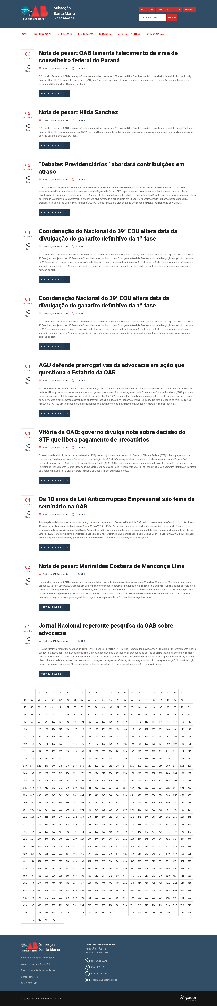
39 (132, 700)
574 (182, 861)
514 (96, 846)
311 (189, 780)
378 (153, 802)
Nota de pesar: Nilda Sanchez (78, 112)
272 (82, 773)
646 (182, 883)
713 (146, 905)
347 (103, 795)
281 (146, 773)
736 (139, 912)
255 (132, 766)
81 (89, 714)
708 (110, 905)
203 (103, 751)
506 (39, 846)
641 (146, 883)
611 (103, 876)
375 (132, 802)
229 (117, 758)
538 (96, 854)
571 (160, 861)
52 (53, 707)
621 (175, 876)
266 (39, 773)
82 (96, 714)
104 (82, 722)
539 (103, 854)
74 (39, 714)
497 (146, 839)
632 (82, 883)
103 (75, 722)
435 (46, 824)
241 (32, 766)
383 (189, 802)
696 (25, 905)
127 (75, 729)
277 (117, 773)
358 (182, 795)
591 (132, 868)
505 (32, 846)
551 (189, 854)
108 (110, 722)
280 (139, 773)
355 (160, 795)
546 (153, 854)
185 (146, 744)
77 (60, 714)
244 (53, 766)
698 (39, 905)
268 (53, 773)
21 (175, 692)
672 (25, 898)
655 (75, 890)
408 (25, 817)
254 (125, 766)
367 (75, 802)
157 (117, 736)
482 (39, 839)
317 (60, 788)
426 (153, 817)
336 (25, 795)
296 (82, 780)
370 (96, 802)
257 (146, 766)
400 (139, 810)
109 (117, 722)
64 (139, 707)
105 (89, 722)
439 (75, 824)
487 (75, 839)
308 (168, 780)
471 (132, 832)
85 (118, 714)
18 (153, 692)
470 (125, 832)
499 (160, 839)
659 (103, 890)
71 (189, 707)
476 (168, 832)
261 (175, 766)
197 (60, 751)
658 (96, 890)
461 (60, 832)
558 (67, 861)
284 (168, 773)
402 (153, 810)
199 (75, 751)
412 (53, 817)
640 (139, 883)
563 (103, 861)
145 (32, 736)
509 (60, 846)
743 (189, 912)
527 (189, 846)
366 (67, 802)
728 (82, 912)
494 (125, 839)
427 (160, 817)
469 (117, 832)
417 (89, 817)
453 (175, 824)
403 (160, 810)
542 (125, 854)
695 (189, 898)
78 (68, 714)
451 (160, 824)
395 (103, 810)
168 (25, 744)
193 (32, 751)
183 (132, 744)
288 (25, 780)
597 (175, 868)
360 (25, 802)
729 (89, 912)
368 (82, 802)
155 (103, 736)
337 (32, 795)
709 (117, 905)
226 (96, 758)
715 (160, 905)
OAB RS (81, 68)
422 (125, 817)
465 (89, 832)
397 (117, 810)
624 (25, 883)
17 (146, 692)
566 (125, 861)
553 (32, 861)
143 (189, 729)
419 (103, 817)
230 (125, 758)
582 (67, 868)
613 (117, 876)
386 (39, 810)
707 (103, 905)
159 (132, 736)
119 (189, 722)
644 (168, 883)
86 (125, 714)
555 (46, 861)
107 (103, 722)
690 (153, 898)
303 (132, 780)
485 (60, 839)
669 (175, 890)
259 (160, 766)
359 (189, 795)
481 (32, 839)
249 (89, 766)
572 (168, 861)
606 (67, 876)
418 (96, 817)
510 (67, 846)
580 (53, 868)
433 (32, 824)
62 (125, 707)
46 (182, 700)
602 (39, 876)
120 (25, 729)
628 (53, 883)
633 (89, 883)
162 (153, 736)
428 (168, 817)
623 (189, 876)
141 (175, 729)
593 (146, 868)
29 (60, 700)
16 (139, 692)
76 (53, 714)
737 (146, 912)
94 (182, 714)
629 (60, 883)
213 (175, 751)
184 (139, 744)
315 (46, 788)
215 (189, 751)
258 (153, 766)
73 (32, 714)
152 (82, 736)
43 (160, 700)
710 (125, 905)
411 (46, 817)
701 (60, 905)
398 (125, 810)
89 (146, 714)
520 (139, 846)
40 (139, 700)
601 (32, 876)
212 (168, 751)
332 (168, 788)
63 (132, 707)
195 (46, 751)
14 (125, 692)
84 (110, 714)
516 (110, 846)
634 (96, 883)
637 (117, 883)
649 (32, 890)
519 (132, 846)
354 (153, 795)
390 (67, 810)
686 (125, 898)
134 (125, 729)
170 (39, 744)
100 (53, 722)
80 (82, 714)
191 (189, 744)
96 (25, 722)
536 (82, 854)
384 (25, 810)
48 (25, 707)
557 (60, 861)
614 (125, 876)
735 (132, 912)
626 (39, 883)
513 (89, 846)
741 (175, 912)
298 (96, 780)
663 (132, 890)
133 (117, 729)
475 (160, 832)
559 (75, 861)
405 (175, 810)
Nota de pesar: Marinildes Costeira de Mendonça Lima (112, 566)
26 (39, 700)
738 (153, 912)
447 (132, 824)
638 (125, 883)
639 (132, 883)
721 (32, 912)
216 (25, 758)
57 (89, 707)
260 (168, 766)
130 (96, 729)
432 (25, 824)
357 (175, 795)
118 (182, 722)
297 (89, 780)
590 (125, 868)
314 (39, 788)
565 (117, 861)
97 (32, 722)
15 (132, 692)
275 (103, 773)
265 (32, 773)
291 (46, 780)
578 (39, 868)
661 (117, 890)
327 (132, 788)
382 (182, 802)
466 (96, 832)
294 (67, 780)
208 (139, 751)
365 (60, 802)
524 (168, 846)
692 (168, 898)
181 (117, 744)
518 (125, 846)
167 (189, 736)
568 (139, 861)
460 (53, 832)
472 (139, 832)
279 (132, 773)
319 (75, 788)
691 (160, 898)
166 (182, 736)
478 (182, 832)
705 (89, 905)
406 (182, 810)
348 (110, 795)
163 (160, 736)
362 (39, 802)
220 (53, 758)
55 (75, 707)
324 (110, 788)
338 (39, 795)
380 (168, 802)
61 (118, 707)
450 (153, 824)
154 (96, 736)
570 (153, 861)
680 (82, 898)
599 (189, 868)
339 (46, 795)
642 (153, 883)
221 (60, 758)
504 (25, 846)
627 (46, 883)
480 (25, 839)
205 (117, 751)
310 (182, 780)
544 (139, 854)
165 (175, 736)
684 (110, 898)
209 (146, 751)
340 (53, 795)
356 (168, 795)
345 (89, 795)
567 (132, 861)
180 (110, 744)
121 (32, 729)
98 (39, 722)
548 (168, 854)
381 (175, 802)
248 (82, 766)
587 (103, 868)
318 (67, 788)
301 (117, 780)
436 (53, 824)
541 (117, 854)
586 (96, 868)
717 (175, 905)
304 (139, 780)
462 (67, 832)
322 (96, 788)
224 (82, 758)
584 (82, 868)
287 (189, 773)
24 (25, 700)
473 (146, 832)
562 (96, 861)
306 (153, 780)
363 (46, 802)
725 (60, 912)
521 (146, 846)
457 (32, 832)
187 (160, 744)
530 (39, 854)
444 (110, 824)
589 (117, 868)
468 (110, 832)
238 (182, 758)
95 (189, 714)
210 (153, 751)
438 (67, 824)
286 (182, 773)
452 (168, 824)
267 (46, 773)
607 (75, 876)
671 (189, 890)
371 (103, 802)
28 (53, 700)
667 (160, 890)
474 (153, 832)
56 (82, 707)
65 (146, 707)
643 (160, 883)
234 (153, 758)
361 (32, 802)
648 (25, 890)
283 (160, 773)
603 (46, 876)
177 (89, 744)
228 (110, 758)
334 (182, 788)
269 (60, 773)
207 (132, 751)
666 (153, 890)
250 (96, 766)
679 (75, 898)
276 (110, 773)
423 (132, 817)
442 (96, 824)
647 (189, 883)
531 (46, 854)
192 (25, 751)
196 (53, 751)
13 (118, 692)
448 (139, 824)
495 (132, 839)
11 (103, 692)
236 (168, 758)
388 (53, 810)
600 (25, 876)
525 (175, 846)
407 (189, 810)
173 (60, 744)
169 (32, 744)
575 (189, 861)
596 (168, 868)
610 (96, 876)
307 (160, 780)
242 (39, 766)
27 (46, 700)
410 (39, 817)
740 (168, 912)
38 (125, 700)
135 (132, 729)
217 (32, 758)
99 (46, 722)
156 (110, 736)
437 (60, 824)
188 (168, 744)
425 (146, 817)
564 (110, 861)
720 (25, 912)
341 (60, 795)
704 (82, 905)
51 (46, 707)
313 (32, 788)
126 (67, 729)
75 (46, 714)
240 (25, 766)
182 (125, 744)
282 (153, 773)
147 (46, 736)
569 (146, 861)
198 (67, 751)
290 (39, 780)
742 (182, 912)
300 (110, 780)
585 (89, 868)
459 (46, 832)
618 (153, 876)
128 (82, 729)
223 (75, 758)
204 (110, 751)
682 (96, 898)
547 (160, 854)
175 (75, 744)
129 (89, 729)
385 (32, 810)
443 (103, 824)
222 (67, 758)
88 (139, 714)
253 (117, 766)
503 (189, 839)
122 (39, 729)
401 (146, 810)
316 (53, 788)
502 (182, 839)
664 (139, 890)
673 (32, 898)
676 (53, 898)
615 (132, 876)
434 (39, 824)
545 (146, 854)
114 (153, 722)
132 (110, 729)
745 (32, 920)
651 (46, 890)
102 (67, 722)
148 (53, 736)
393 (89, 810)
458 (39, 832)
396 (110, 810)
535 (75, 854)
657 (89, 890)
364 (53, 802)
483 (46, 839)
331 (160, 788)
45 (175, 700)
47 (189, 700)
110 (125, 722)
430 (182, 817)
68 (168, 707)
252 (110, 766)
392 (82, 810)
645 (175, 883)
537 (89, 854)
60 (110, 707)
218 (39, 758)
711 (132, 905)
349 (117, 795)
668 (168, 890)
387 (46, 810)
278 (125, 773)
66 (153, 707)
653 (60, 890)
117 (175, 722)
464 (82, 832)
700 (53, 905)
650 (39, 890)
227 (103, 758)
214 (182, 751)
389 (60, 810)
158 (125, 736)
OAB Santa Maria (60, 68)
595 (160, 868)
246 (67, 766)
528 (25, 854)
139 (160, 729)
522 (153, 846)
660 (110, 890)
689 (146, 898)
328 (139, 788)
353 (146, 795)
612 (110, 876)
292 (53, 780)
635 (103, 883)
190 (182, 744)
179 (103, 744)
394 (96, 810)
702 (67, 905)
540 (110, 854)
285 (175, 773)
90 (153, 714)
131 (103, 729)
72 (25, 714)
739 (160, 912)
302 (125, 780)
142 (182, 729)
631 (75, 883)
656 (82, 890)
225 (89, 758)
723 (46, 912)
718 (182, 905)
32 (82, 700)
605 (60, 876)
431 (189, 817)
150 (67, 736)
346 (96, 795)
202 (96, 751)
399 (132, 810)
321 (89, 788)
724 (53, 912)
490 (96, 839)
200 (82, 751)
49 (32, 707)
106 (96, 722)
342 (67, 795)
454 (182, 824)
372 (110, 802)
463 (75, 832)
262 (182, 766)
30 (68, 700)
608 (82, 876)
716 (168, 905)
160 (139, 736)
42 (153, 700)
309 (175, 780)
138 (153, 729)
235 (160, 758)
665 (146, 890)
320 (82, 788)
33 (89, 700)
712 (139, 905)
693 (175, 898)
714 (153, 905)
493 (117, 839)
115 (160, 722)
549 (175, 854)
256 (139, 766)
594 (153, 868)
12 (110, 692)
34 (96, 700)
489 (89, 839)
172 (53, 744)
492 (110, 839)
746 (39, 920)
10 (96, 692)
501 (175, 839)
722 (39, 912)
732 (110, 912)
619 (160, 876)
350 (125, 795)
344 (82, 795)
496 (139, 839)
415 (75, 817)
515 (103, 846)
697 (32, 905)
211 (160, 751)
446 (125, 824)
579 (46, 868)
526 (182, 846)
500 (168, 839)
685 (117, 898)
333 (175, 788)
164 (168, 736)
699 (46, 905)
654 (67, 890)
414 (67, 817)
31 (75, 700)
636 (110, 883)
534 (67, 854)
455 (189, 824)
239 (189, 758)
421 (117, 817)
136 (139, 729)
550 (182, 854)
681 (89, 898)
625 (32, 883)
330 (153, 788)
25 (32, 700)
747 (46, 920)
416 (82, 817)
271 (75, 773)
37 (118, 700)
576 (25, 868)
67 (160, 707)
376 (139, 802)
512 (82, 846)
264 (25, 773)
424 (139, 817)
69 (175, 707)
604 (53, 876)
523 (160, 846)
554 (39, 861)
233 (146, 758)
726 (67, 912)
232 (139, 758)
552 (25, 861)
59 (103, 707)
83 (103, 714)
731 (103, 912)
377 (146, 802)
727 (75, 912)
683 (103, 898)
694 (182, 898)
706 (96, 905)
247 (75, 766)
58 (96, 707)
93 (175, 714)
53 (60, 707)
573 (175, 861)
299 (103, 780)
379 (160, 802)
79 (75, 714)
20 (168, 692)
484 (53, 839)
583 (75, 868)
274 (96, 773)
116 (168, 722)
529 (32, 854)
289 (32, 780)
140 (168, 729)
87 (132, 714)
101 (60, 722)
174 (67, 744)
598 (182, 868)
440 (82, 824)
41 (146, 700)
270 (67, 773)
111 (132, 722)
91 (160, 714)
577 (32, 868)
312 (25, 788)
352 (139, 795)
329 (146, 788)
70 (182, 707)
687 (132, 898)
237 (175, 758)
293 (60, 780)
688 (139, 898)
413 (60, 817)
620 (168, 876)
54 (68, 707)
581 (60, 868)
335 (189, 788)
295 (75, 780)
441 (89, 824)
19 (160, 692)
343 (75, 795)
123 (46, 729)
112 (139, 722)
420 (110, 817)
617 (146, 876)
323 (103, 788)
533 (60, 854)
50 (39, 707)
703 (75, 905)
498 (153, 839)
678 (67, 898)
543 (132, 854)
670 (182, 890)
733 (117, 912)
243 (46, 766)
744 (25, 920)
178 (96, 744)
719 (189, 905)
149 (60, 736)
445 (117, 824)
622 (182, 876)
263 (189, 766)
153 (89, 736)
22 (182, 692)
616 (139, 876)
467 (103, 832)
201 (89, 751)
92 (168, 714)
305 (146, 780)
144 (25, 736)
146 (39, 736)
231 (132, 758)
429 (175, 817)
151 (75, 736)
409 (32, 817)
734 (125, 912)
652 (53, 890)
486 (67, 839)
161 (146, 736)
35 (103, 700)
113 (146, 722)
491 (103, 839)
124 (53, 729)
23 (189, 692)
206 (125, 751)
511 (75, 846)
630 (67, 883)
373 (117, 802)
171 (46, 744)
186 (153, 744)
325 (117, 788)
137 (146, 729)
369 (89, 802)
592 (139, 868)
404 (168, 810)
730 (96, 912)
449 (146, 824)
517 (117, 846)
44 (168, 700)
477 (175, 832)
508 (53, 846)
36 (110, 700)
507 (46, 846)
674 (39, 898)
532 (53, 854)
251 (103, 766)
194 (39, 751)
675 (46, 898)
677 (60, 898)
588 (110, 868)
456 (25, 832)
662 (125, 890)
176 (82, 744)
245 (60, 766)
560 (82, 861)
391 (75, 810)
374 (125, 802)
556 (53, 861)
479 (189, 832)
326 (125, 788)
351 (132, 795)
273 (89, 773)
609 (89, 876)
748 (53, 920)
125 (60, 729)
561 (89, 861)
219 (46, 758)
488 (82, 839)
